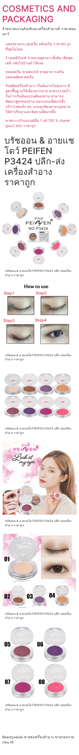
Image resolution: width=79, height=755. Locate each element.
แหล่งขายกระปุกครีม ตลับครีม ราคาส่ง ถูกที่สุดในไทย (38, 46)
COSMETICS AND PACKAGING (39, 13)
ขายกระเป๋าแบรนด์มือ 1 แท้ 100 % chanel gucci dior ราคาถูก (37, 123)
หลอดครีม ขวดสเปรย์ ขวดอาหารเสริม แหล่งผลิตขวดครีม (34, 74)
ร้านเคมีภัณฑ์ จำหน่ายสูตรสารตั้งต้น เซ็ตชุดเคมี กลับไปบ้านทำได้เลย (39, 60)
